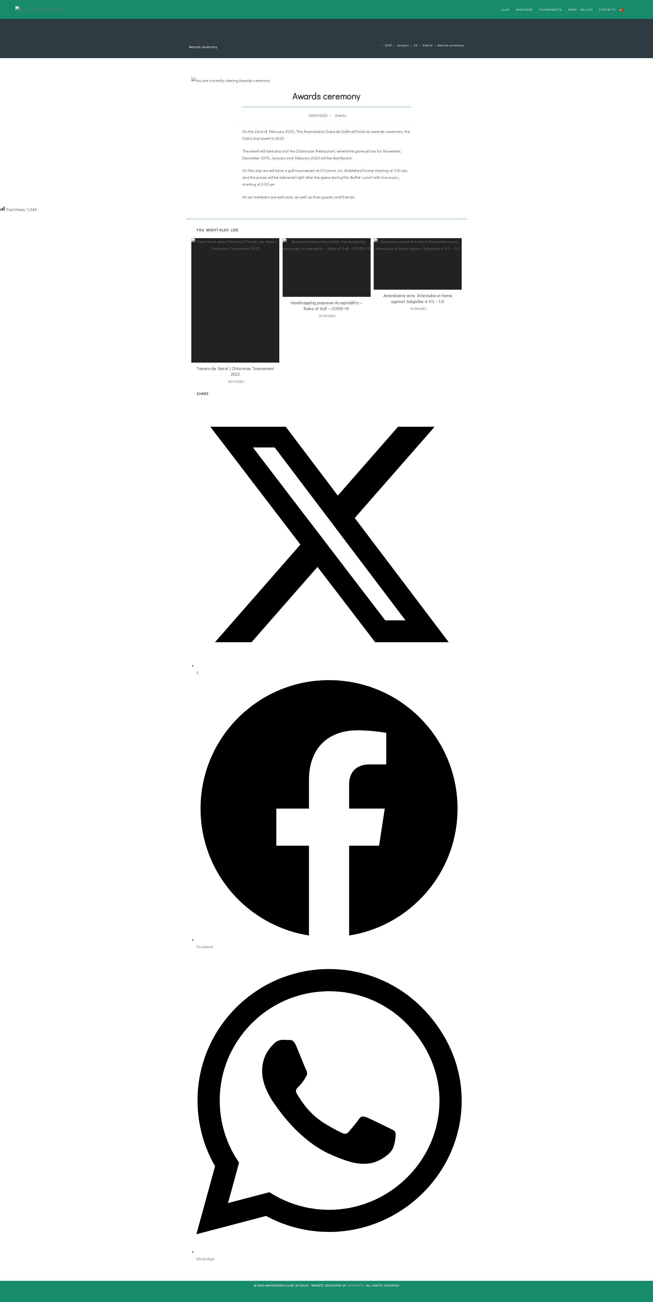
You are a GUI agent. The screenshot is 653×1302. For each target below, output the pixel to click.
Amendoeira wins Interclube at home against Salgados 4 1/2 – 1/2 (417, 298)
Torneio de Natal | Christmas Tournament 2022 (235, 371)
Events (340, 115)
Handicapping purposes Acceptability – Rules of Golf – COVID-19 (326, 305)
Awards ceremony (450, 45)
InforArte (355, 1285)
